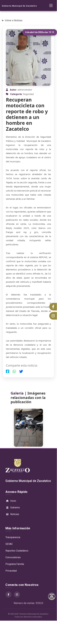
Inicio (13, 500)
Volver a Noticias (13, 20)
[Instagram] (17, 594)
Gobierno (15, 507)
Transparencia (12, 537)
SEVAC (9, 544)
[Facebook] (8, 594)
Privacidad (11, 570)
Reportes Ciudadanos (16, 550)
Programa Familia (14, 564)
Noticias (14, 514)
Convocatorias (13, 557)
